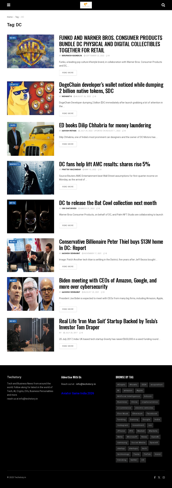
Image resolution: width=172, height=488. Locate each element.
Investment (138, 425)
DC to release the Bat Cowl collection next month (108, 203)
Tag (17, 17)
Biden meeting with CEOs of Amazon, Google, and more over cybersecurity (108, 283)
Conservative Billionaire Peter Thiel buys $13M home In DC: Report (111, 244)
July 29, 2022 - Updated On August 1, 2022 (100, 130)
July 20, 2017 (71, 332)
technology (123, 454)
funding (121, 419)
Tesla (136, 454)
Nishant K (67, 96)
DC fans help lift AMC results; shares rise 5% (104, 164)
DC (22, 17)
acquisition (157, 384)
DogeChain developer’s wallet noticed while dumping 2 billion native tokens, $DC (111, 87)
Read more (68, 72)
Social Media (138, 442)
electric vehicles (144, 407)
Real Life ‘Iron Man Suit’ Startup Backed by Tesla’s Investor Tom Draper (108, 324)
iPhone (121, 431)
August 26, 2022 (83, 96)
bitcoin (148, 396)
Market (141, 431)
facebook (152, 413)
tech (144, 448)
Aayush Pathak (69, 130)
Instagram (122, 425)
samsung (122, 442)
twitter (134, 460)
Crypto (14, 84)
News (13, 37)
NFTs (12, 202)
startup (121, 448)
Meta (120, 436)
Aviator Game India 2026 (77, 393)
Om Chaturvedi (69, 208)
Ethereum (138, 413)
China (134, 402)
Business (122, 402)
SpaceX (154, 442)
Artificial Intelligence (128, 396)
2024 (144, 384)
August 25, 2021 (91, 292)
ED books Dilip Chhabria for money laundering (105, 125)
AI (118, 390)
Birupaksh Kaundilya (72, 55)
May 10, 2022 (90, 169)
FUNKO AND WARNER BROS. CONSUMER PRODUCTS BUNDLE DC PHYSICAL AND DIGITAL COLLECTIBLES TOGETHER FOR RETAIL (110, 44)
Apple (140, 390)
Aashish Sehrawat (71, 253)
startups (133, 448)
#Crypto (121, 384)
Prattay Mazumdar (71, 169)
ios (150, 425)
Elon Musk (122, 413)
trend (158, 454)
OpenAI (155, 436)
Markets (15, 164)
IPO (131, 431)
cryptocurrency (150, 402)
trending (121, 460)
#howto (133, 384)
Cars (13, 125)
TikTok (147, 454)
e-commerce (124, 407)
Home (10, 17)
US (142, 460)
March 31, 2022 (87, 208)
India (157, 419)
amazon (128, 390)
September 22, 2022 (94, 55)
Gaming (134, 419)
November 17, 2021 (92, 253)
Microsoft (132, 436)
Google (146, 419)
